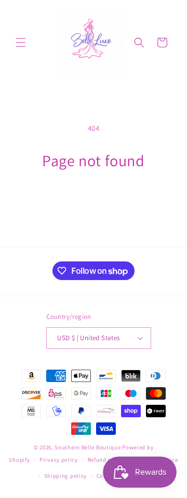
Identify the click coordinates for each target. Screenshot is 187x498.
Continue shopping (94, 198)
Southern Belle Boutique (88, 447)
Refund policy (106, 459)
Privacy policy (58, 459)
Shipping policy (65, 475)
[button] (20, 42)
